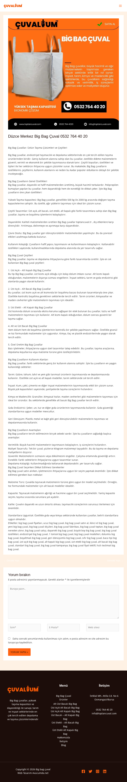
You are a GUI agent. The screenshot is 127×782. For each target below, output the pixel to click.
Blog (63, 745)
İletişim (64, 741)
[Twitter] (90, 771)
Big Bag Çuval (63, 695)
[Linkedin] (104, 771)
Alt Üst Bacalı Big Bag (65, 703)
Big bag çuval (43, 769)
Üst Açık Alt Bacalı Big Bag (65, 707)
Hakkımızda (63, 737)
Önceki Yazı (11, 560)
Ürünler (63, 699)
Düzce (29, 141)
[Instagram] (97, 771)
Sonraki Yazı (115, 560)
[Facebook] (83, 771)
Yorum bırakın (16, 141)
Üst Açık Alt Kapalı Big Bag (65, 711)
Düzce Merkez (41, 141)
